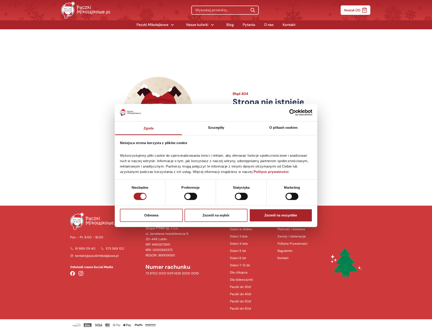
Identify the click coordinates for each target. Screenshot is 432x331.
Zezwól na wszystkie (280, 215)
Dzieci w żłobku (241, 229)
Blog (230, 24)
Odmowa (151, 215)
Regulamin (284, 251)
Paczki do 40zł (240, 294)
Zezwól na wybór (216, 215)
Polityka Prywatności (292, 243)
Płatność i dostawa (291, 229)
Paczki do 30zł (240, 287)
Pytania (249, 24)
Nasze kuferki (197, 24)
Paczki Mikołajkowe (152, 24)
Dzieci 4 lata (239, 243)
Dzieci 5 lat (238, 251)
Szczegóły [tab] (216, 127)
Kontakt (289, 24)
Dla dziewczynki (241, 280)
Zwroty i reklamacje (291, 236)
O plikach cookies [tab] (283, 127)
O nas (269, 24)
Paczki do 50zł (240, 301)
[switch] (190, 196)
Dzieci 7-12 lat (240, 265)
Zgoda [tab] (149, 128)
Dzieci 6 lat (238, 258)
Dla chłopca (239, 272)
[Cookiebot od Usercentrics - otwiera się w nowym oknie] (292, 112)
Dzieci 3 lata (239, 236)
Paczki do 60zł (240, 308)
